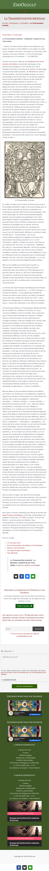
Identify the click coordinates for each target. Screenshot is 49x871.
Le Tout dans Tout (13, 543)
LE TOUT (23, 517)
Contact (26, 753)
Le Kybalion (24, 23)
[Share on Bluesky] (16, 576)
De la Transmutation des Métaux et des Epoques (25, 545)
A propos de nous (24, 750)
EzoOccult (24, 4)
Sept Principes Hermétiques (12, 515)
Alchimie (33, 72)
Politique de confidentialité (25, 758)
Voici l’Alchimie (12, 553)
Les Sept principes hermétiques (18, 550)
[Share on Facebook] (21, 576)
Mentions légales (25, 755)
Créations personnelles (24, 760)
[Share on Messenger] (27, 576)
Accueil (5, 23)
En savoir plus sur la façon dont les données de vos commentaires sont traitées (23, 672)
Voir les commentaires (24, 686)
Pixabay (37, 565)
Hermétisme (13, 23)
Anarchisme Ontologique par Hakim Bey (24, 763)
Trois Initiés (6, 35)
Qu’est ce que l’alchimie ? (16, 548)
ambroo (27, 565)
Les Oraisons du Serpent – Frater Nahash (24, 768)
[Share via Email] (33, 576)
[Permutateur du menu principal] (24, 11)
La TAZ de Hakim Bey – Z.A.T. (25, 765)
